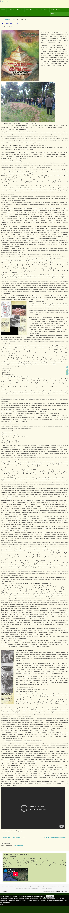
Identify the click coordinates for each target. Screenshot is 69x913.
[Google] (67, 370)
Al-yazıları (7, 19)
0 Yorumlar (19, 857)
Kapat (1, 904)
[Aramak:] (59, 14)
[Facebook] (67, 367)
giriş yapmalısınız (18, 845)
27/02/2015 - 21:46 (7, 26)
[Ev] (2, 19)
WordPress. (64, 891)
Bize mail (5, 891)
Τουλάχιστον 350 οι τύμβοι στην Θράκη (13, 837)
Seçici (13, 19)
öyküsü (21, 888)
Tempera (58, 891)
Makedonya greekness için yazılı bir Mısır (55, 837)
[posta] (67, 373)
